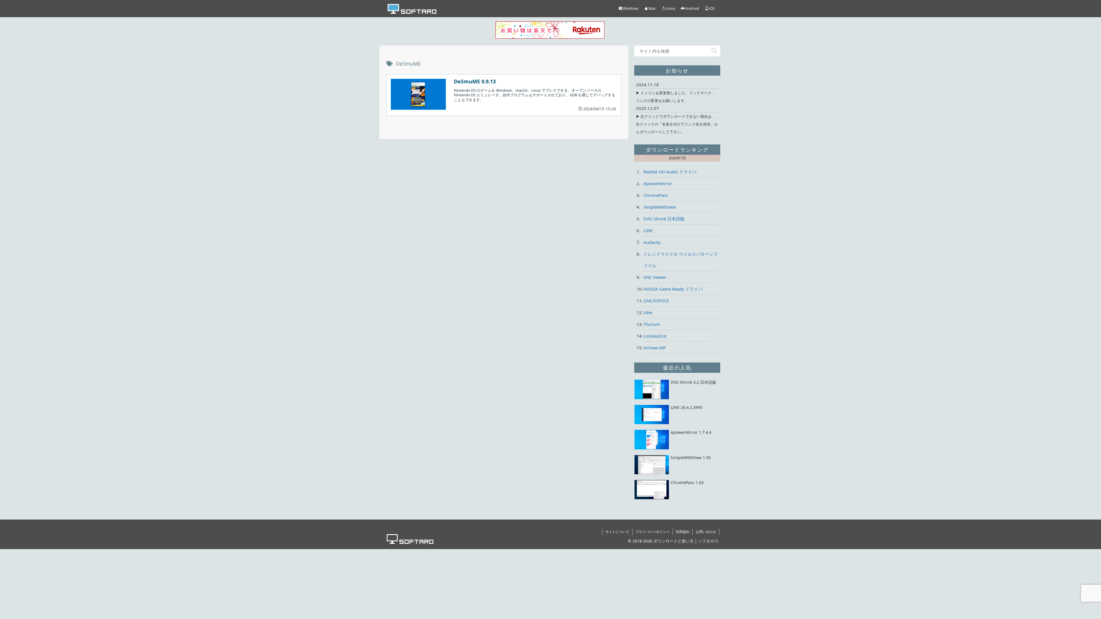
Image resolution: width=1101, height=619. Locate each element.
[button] (714, 51)
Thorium (651, 324)
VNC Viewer (654, 277)
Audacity (652, 242)
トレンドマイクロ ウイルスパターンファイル (680, 259)
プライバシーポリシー (652, 531)
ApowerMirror (657, 183)
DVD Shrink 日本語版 (663, 219)
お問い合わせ (706, 531)
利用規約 (683, 531)
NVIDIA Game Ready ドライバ (672, 289)
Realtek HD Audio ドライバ (669, 172)
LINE (648, 230)
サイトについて (617, 531)
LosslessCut (654, 336)
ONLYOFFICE (656, 300)
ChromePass (655, 195)
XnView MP (654, 347)
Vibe (647, 312)
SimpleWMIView (659, 207)
